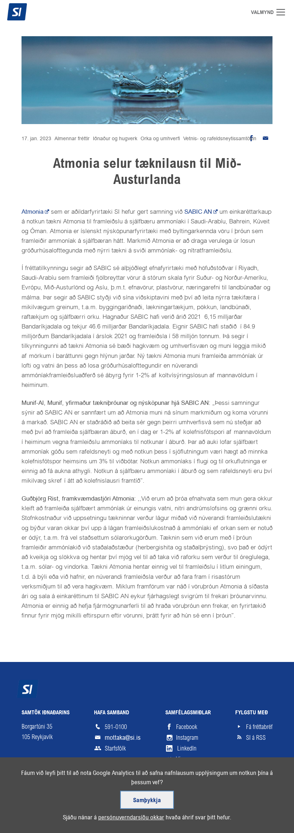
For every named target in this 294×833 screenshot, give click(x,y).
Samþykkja (147, 800)
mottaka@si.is (123, 737)
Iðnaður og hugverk (115, 138)
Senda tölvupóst (265, 138)
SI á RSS (256, 737)
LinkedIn (186, 748)
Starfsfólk (115, 748)
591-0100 (116, 726)
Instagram (187, 737)
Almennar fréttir (72, 138)
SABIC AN (198, 211)
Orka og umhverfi (160, 138)
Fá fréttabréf (259, 726)
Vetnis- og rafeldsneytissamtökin (219, 138)
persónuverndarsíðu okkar (131, 817)
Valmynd (283, 12)
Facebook (186, 726)
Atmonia (32, 211)
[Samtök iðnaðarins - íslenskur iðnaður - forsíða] (30, 12)
